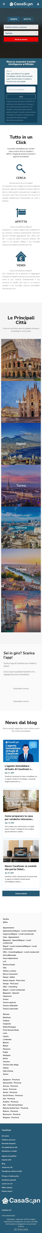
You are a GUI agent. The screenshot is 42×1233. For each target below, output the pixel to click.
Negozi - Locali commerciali (14, 990)
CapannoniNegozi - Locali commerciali (18, 934)
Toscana (6, 1061)
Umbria (6, 1068)
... (21, 781)
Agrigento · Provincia (11, 1079)
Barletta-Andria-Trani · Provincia (15, 1108)
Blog (3, 1163)
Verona (21, 569)
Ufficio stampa (7, 1187)
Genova (21, 527)
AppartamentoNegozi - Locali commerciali (19, 931)
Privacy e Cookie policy (10, 1176)
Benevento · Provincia (11, 1114)
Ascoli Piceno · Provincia (13, 1095)
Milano (21, 402)
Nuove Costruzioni (10, 974)
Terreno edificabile (10, 1005)
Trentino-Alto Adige (11, 1064)
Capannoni (7, 996)
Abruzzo (6, 1014)
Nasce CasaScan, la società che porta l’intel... (20, 867)
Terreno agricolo (9, 1002)
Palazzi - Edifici (9, 977)
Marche (6, 1042)
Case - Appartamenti (11, 937)
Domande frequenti (9, 1143)
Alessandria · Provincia (12, 1083)
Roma (21, 360)
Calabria (6, 1020)
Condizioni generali (9, 1180)
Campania (7, 1023)
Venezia (21, 611)
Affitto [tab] (27, 19)
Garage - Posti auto (10, 983)
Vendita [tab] (13, 19)
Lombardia (7, 1039)
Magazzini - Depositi (11, 993)
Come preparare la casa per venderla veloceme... (19, 817)
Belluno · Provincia (10, 1111)
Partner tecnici (7, 1191)
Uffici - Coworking (10, 986)
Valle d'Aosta (8, 1071)
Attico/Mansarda (9, 955)
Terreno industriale (10, 1008)
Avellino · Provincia (10, 1102)
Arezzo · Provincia (10, 1092)
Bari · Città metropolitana (13, 1105)
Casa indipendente (10, 958)
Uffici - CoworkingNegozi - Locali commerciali (21, 952)
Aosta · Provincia (9, 1089)
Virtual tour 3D (7, 1167)
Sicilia (5, 1058)
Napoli (21, 444)
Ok (15, 1229)
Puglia (5, 1052)
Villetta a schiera (9, 971)
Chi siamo (5, 1136)
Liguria (6, 1036)
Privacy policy (23, 1229)
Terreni (5, 999)
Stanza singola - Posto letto (14, 980)
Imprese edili (6, 1160)
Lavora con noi (7, 1183)
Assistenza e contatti (9, 1151)
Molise (5, 1045)
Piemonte (6, 1049)
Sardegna (6, 1055)
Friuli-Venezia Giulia (11, 1030)
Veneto (5, 1074)
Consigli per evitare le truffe (12, 1171)
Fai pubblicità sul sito (10, 1147)
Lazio (5, 1033)
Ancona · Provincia (10, 1086)
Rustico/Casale (9, 964)
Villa (4, 967)
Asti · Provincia (9, 1098)
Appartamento (8, 927)
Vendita (6, 919)
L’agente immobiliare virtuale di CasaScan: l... (19, 767)
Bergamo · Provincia (11, 1117)
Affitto (5, 922)
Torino (21, 485)
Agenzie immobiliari (9, 1156)
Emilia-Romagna (9, 1027)
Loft (4, 961)
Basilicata (7, 1017)
